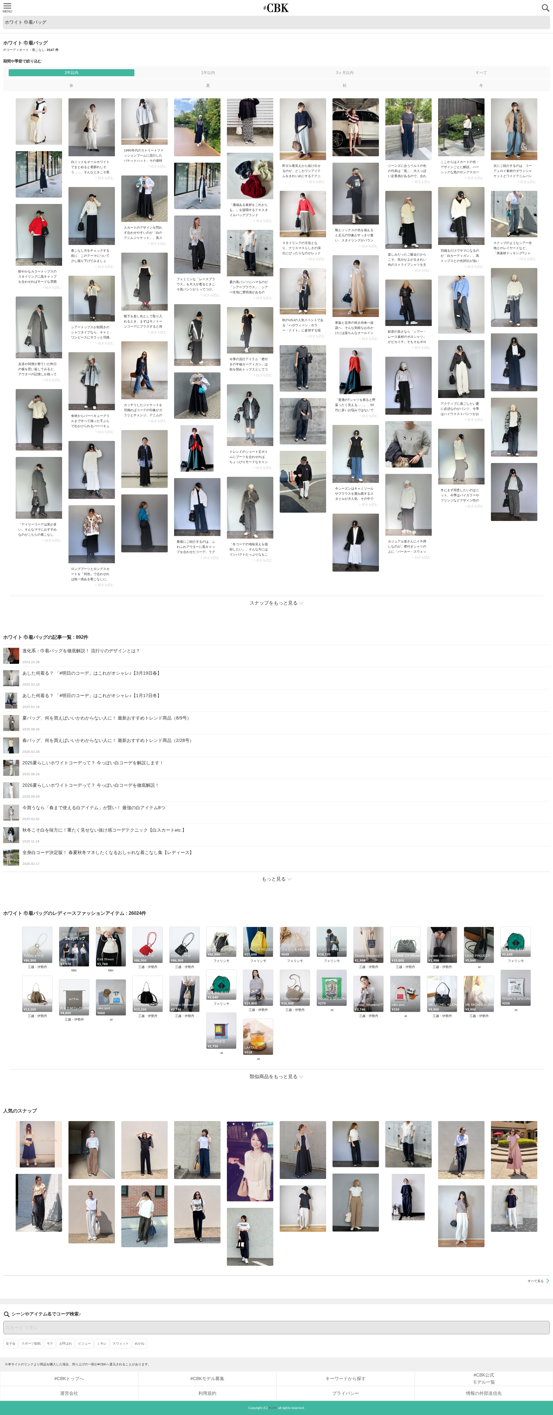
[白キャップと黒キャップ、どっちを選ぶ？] (91, 216)
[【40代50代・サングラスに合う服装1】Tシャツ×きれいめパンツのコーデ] (461, 1150)
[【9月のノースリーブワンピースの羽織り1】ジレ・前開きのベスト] (303, 1150)
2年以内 (71, 72)
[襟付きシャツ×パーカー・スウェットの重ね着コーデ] (408, 505)
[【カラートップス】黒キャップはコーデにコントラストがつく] (39, 235)
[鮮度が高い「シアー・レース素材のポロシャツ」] (408, 303)
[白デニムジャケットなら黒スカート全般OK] (144, 198)
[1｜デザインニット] (461, 456)
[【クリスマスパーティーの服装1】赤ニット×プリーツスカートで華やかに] (303, 214)
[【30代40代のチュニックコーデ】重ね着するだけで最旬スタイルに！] (356, 454)
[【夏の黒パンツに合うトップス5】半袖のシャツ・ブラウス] (356, 1144)
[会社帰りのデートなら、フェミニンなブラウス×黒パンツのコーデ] (39, 1203)
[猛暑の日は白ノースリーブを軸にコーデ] (91, 1214)
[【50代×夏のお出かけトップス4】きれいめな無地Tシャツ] (514, 1208)
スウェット (121, 1343)
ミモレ (102, 1343)
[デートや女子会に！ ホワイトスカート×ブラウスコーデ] (250, 1161)
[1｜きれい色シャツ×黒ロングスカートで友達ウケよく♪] (408, 220)
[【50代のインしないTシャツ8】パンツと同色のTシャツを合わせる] (144, 1150)
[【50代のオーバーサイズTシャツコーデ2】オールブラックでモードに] (408, 1197)
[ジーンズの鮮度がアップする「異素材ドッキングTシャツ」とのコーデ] (514, 214)
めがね (139, 1343)
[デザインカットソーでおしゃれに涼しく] (197, 1150)
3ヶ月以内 (345, 72)
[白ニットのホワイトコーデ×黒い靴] (91, 127)
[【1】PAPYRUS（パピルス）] (250, 176)
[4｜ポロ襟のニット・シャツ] (461, 1216)
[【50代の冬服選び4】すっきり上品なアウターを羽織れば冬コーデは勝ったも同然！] (39, 327)
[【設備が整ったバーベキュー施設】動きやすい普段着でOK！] (91, 381)
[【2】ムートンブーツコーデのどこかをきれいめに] (303, 129)
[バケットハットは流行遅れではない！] (144, 121)
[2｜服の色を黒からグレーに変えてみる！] (39, 488)
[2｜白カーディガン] (461, 216)
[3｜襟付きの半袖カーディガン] (250, 330)
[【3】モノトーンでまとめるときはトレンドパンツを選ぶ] (250, 1237)
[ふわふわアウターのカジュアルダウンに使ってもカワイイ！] (197, 507)
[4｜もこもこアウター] (250, 508)
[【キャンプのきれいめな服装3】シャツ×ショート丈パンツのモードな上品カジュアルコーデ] (250, 415)
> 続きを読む (104, 178)
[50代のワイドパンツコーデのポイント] (91, 1150)
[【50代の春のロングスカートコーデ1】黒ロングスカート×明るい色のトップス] (461, 127)
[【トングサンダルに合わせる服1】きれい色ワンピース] (514, 1150)
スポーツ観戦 (31, 1343)
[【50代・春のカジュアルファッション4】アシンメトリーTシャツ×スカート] (356, 371)
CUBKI (276, 8)
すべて (481, 72)
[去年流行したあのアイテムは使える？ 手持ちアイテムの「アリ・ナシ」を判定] (39, 1144)
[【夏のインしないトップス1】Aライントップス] (303, 1208)
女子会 (10, 1343)
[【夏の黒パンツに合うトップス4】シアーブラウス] (250, 253)
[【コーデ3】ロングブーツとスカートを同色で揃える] (91, 534)
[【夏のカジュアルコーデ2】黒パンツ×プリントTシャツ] (197, 1214)
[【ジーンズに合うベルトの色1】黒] (408, 129)
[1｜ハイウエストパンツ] (461, 369)
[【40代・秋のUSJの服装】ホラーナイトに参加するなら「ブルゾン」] (303, 291)
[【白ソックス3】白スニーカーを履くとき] (356, 193)
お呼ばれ (65, 1343)
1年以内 (208, 72)
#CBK (272, 1408)
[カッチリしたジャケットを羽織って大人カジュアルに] (144, 370)
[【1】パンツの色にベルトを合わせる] (356, 1203)
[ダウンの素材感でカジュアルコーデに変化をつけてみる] (514, 129)
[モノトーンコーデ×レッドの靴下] (144, 282)
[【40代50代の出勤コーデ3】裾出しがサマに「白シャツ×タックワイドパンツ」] (144, 1216)
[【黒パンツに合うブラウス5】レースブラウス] (197, 244)
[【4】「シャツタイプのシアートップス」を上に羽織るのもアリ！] (91, 298)
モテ (50, 1343)
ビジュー (84, 1343)
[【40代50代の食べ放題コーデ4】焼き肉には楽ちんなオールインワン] (356, 286)
